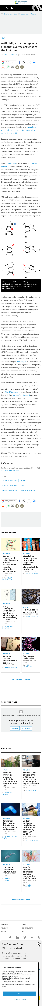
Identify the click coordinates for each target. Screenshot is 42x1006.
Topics (3, 932)
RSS (23, 932)
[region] (19, 984)
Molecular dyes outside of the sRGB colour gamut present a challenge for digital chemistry (31, 778)
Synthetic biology (28, 490)
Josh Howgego (27, 666)
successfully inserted (21, 395)
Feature (26, 653)
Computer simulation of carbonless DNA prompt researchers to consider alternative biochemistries (10, 564)
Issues (24, 924)
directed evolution (9, 485)
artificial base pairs (9, 480)
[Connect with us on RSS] (39, 937)
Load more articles (21, 680)
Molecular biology (9, 490)
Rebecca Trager (7, 879)
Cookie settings (19, 999)
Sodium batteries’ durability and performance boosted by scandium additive (29, 827)
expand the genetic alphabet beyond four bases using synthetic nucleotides (18, 130)
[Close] (36, 965)
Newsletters (8, 14)
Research (6, 553)
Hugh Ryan (31, 790)
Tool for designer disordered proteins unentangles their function (29, 873)
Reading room (24, 14)
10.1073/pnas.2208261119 (12, 470)
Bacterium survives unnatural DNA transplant (9, 659)
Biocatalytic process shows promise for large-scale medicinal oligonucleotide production (30, 562)
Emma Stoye (11, 668)
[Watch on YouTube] (32, 937)
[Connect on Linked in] (17, 937)
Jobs (16, 14)
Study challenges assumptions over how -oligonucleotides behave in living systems (10, 613)
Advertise (4, 928)
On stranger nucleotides (29, 657)
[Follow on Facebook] (3, 937)
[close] (40, 57)
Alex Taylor (21, 361)
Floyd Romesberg (12, 392)
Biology (24, 480)
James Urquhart (11, 55)
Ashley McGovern (7, 579)
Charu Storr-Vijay (10, 837)
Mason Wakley (7, 793)
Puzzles (34, 14)
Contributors (27, 928)
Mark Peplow (32, 617)
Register (26, 728)
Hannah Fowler (7, 627)
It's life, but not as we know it (30, 611)
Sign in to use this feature (30, 57)
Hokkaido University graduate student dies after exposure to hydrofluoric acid (9, 779)
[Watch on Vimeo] (24, 937)
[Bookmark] (22, 67)
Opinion (26, 607)
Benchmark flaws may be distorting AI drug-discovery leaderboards (9, 825)
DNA (23, 485)
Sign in (15, 728)
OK (19, 994)
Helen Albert (32, 574)
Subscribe (4, 924)
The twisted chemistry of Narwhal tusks (9, 869)
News (3, 38)
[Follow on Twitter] (10, 937)
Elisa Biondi (11, 163)
